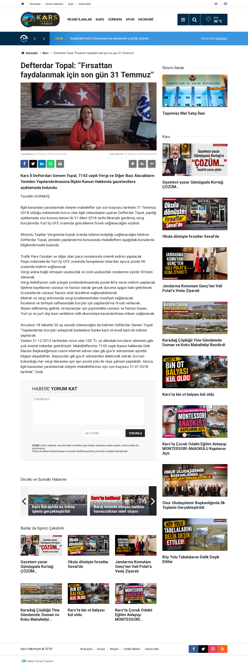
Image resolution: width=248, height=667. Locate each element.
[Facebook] (24, 164)
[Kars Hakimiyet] (40, 19)
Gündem (115, 19)
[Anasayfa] (23, 4)
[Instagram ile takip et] (213, 649)
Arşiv (71, 4)
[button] (133, 164)
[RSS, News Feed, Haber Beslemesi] (222, 649)
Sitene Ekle (85, 4)
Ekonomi (145, 19)
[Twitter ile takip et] (203, 649)
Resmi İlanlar (79, 19)
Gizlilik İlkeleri (132, 649)
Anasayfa (31, 53)
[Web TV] (216, 4)
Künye (101, 649)
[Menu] (183, 19)
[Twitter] (33, 164)
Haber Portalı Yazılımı (40, 661)
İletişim (114, 649)
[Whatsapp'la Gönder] (50, 164)
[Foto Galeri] (225, 4)
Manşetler (35, 4)
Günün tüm (214, 38)
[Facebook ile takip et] (193, 649)
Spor (130, 19)
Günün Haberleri (54, 4)
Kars (100, 19)
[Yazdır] (60, 164)
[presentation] (34, 38)
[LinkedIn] (42, 164)
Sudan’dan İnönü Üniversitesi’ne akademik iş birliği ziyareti (109, 38)
